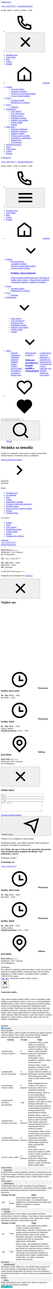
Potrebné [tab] (4, 1026)
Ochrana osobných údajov (11, 815)
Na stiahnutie (11, 495)
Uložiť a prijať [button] (6, 1287)
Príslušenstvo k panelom (20, 102)
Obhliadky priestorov (19, 131)
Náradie (14, 125)
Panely (8, 98)
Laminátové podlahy (19, 91)
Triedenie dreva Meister (15, 536)
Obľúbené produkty (13, 145)
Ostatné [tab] (4, 1278)
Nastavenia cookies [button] (17, 978)
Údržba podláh (16, 122)
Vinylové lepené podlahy (20, 96)
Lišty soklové (16, 111)
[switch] (2, 1170)
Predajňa (46, 83)
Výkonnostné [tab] (6, 1181)
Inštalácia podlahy (18, 133)
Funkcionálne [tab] (6, 1167)
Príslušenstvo (11, 109)
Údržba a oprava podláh (20, 136)
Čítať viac (5, 978)
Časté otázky (11, 57)
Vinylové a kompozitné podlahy (23, 94)
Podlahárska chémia (18, 118)
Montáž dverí (16, 140)
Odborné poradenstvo (19, 129)
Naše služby (10, 127)
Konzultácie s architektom (21, 138)
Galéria (9, 62)
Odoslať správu (7, 834)
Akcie (8, 147)
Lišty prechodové (17, 114)
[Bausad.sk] (6, 2)
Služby (8, 351)
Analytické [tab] (5, 1209)
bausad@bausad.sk (25, 6)
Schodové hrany (17, 116)
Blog (8, 59)
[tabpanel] (26, 1099)
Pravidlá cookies (12, 506)
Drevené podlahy (17, 89)
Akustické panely (17, 100)
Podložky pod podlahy (19, 120)
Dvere (8, 105)
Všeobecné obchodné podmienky (19, 504)
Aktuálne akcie (12, 55)
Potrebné (7, 1028)
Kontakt (9, 64)
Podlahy (9, 87)
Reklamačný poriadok (14, 502)
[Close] (25, 42)
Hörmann (14, 107)
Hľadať (9, 441)
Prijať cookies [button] (31, 978)
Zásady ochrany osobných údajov (19, 508)
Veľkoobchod (16, 142)
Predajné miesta (12, 513)
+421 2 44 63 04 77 (8, 6)
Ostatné (9, 534)
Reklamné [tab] (5, 1262)
